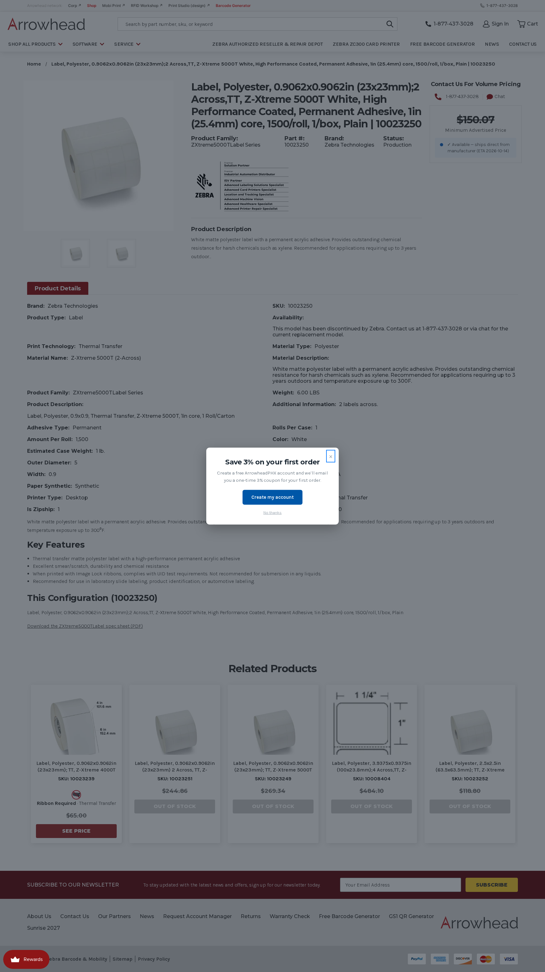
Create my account (272, 497)
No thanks (272, 512)
